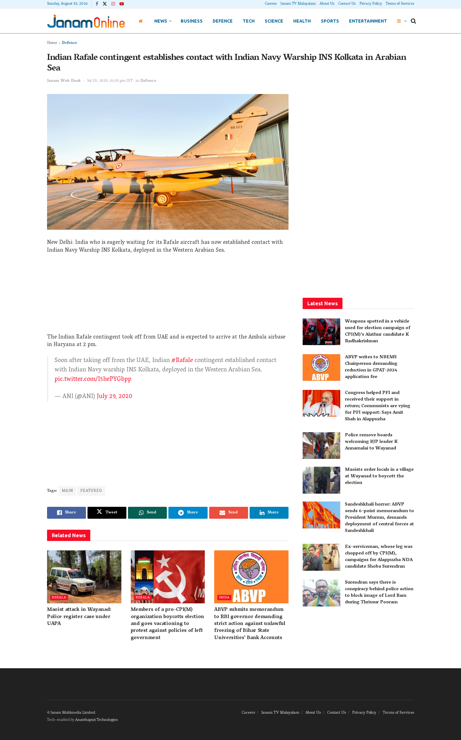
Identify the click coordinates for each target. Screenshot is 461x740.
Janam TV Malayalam (298, 4)
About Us (327, 4)
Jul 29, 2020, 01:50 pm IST (110, 81)
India (224, 597)
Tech (249, 21)
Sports (330, 21)
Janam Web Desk (64, 81)
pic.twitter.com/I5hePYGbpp (93, 380)
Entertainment (368, 21)
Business (192, 21)
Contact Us (347, 4)
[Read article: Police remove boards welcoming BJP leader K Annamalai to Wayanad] (321, 445)
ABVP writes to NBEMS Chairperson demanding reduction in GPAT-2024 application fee (371, 367)
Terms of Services (400, 4)
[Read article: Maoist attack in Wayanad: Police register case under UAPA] (84, 576)
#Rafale (182, 361)
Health (302, 21)
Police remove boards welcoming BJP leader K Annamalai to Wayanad (371, 442)
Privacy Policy (370, 4)
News (160, 21)
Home (52, 43)
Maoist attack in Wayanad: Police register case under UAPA (79, 617)
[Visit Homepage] (86, 21)
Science (274, 21)
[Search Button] (413, 21)
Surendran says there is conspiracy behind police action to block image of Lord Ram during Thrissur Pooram (379, 592)
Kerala (59, 597)
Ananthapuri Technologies (96, 720)
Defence (223, 21)
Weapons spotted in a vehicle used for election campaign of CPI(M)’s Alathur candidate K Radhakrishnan (377, 331)
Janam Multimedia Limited (72, 712)
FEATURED (91, 491)
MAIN (67, 491)
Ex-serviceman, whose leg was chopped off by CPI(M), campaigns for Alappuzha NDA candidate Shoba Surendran (379, 557)
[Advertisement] (167, 296)
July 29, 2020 (114, 397)
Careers (271, 4)
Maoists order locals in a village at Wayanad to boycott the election (379, 476)
